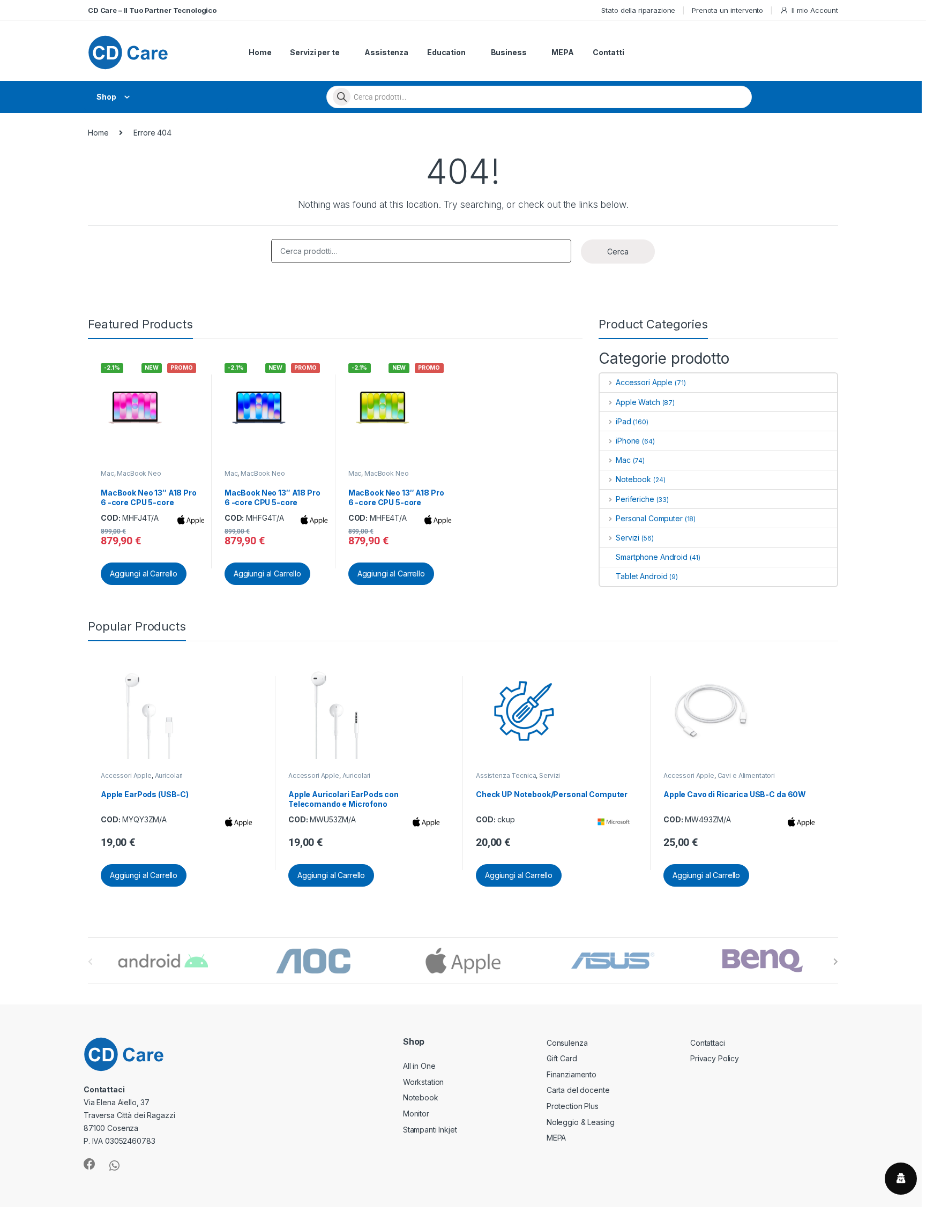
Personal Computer (649, 518)
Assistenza (386, 52)
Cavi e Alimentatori (746, 775)
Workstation (423, 1081)
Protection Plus (573, 1106)
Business (509, 52)
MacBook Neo (139, 473)
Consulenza (567, 1042)
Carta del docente (578, 1089)
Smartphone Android (651, 556)
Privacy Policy (714, 1058)
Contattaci (707, 1042)
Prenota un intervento (727, 10)
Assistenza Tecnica (506, 775)
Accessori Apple (644, 382)
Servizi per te (314, 52)
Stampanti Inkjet (430, 1129)
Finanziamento (571, 1074)
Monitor (416, 1113)
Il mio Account (814, 10)
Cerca (618, 251)
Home (260, 52)
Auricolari (169, 775)
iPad (623, 421)
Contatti (608, 52)
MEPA (562, 52)
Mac (107, 473)
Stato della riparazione (638, 10)
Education (446, 52)
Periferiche (635, 499)
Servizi (627, 537)
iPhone (628, 440)
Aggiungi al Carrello (143, 573)
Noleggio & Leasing (580, 1122)
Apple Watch (638, 402)
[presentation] (835, 961)
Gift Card (562, 1058)
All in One (419, 1065)
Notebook (633, 479)
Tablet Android (641, 576)
